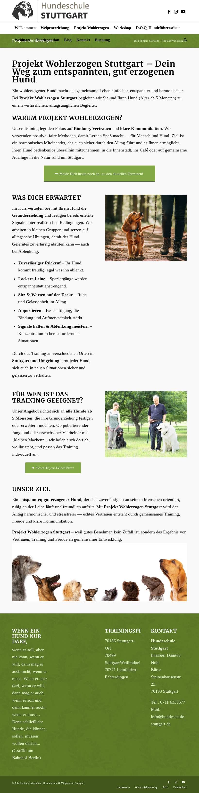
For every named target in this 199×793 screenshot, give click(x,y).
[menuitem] (25, 28)
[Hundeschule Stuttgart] (50, 11)
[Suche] (184, 40)
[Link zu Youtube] (183, 11)
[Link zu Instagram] (176, 11)
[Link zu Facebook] (168, 11)
